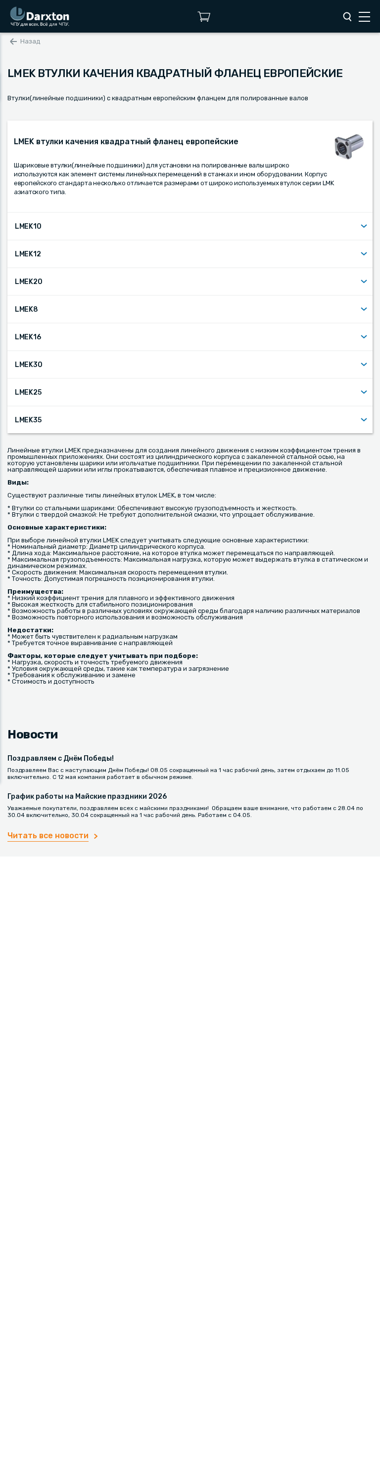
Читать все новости (48, 835)
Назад (30, 41)
